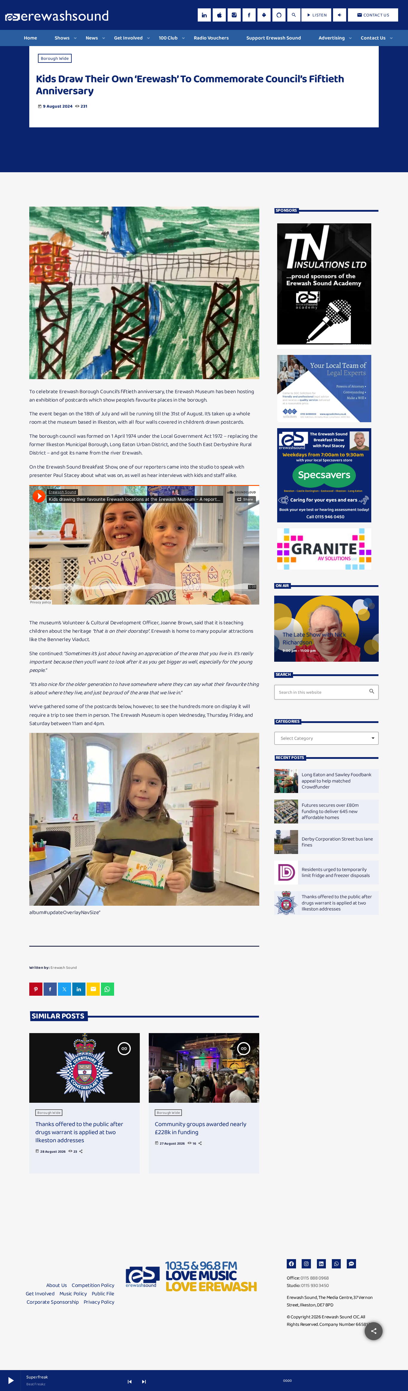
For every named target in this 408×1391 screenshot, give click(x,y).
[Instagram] (234, 15)
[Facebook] (249, 15)
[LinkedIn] (204, 15)
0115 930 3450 (315, 1285)
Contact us (373, 15)
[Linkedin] (321, 1263)
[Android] (264, 15)
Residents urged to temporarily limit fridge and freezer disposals (336, 872)
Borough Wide (55, 58)
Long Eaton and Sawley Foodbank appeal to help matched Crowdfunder (337, 781)
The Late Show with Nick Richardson (314, 638)
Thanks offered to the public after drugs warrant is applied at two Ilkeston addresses (79, 1132)
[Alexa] (279, 15)
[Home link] (56, 15)
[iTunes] (219, 15)
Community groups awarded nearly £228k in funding (200, 1128)
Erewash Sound (63, 967)
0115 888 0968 (314, 1277)
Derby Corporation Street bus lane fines (337, 842)
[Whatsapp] (336, 1263)
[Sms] (351, 1263)
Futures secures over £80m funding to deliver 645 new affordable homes (330, 811)
